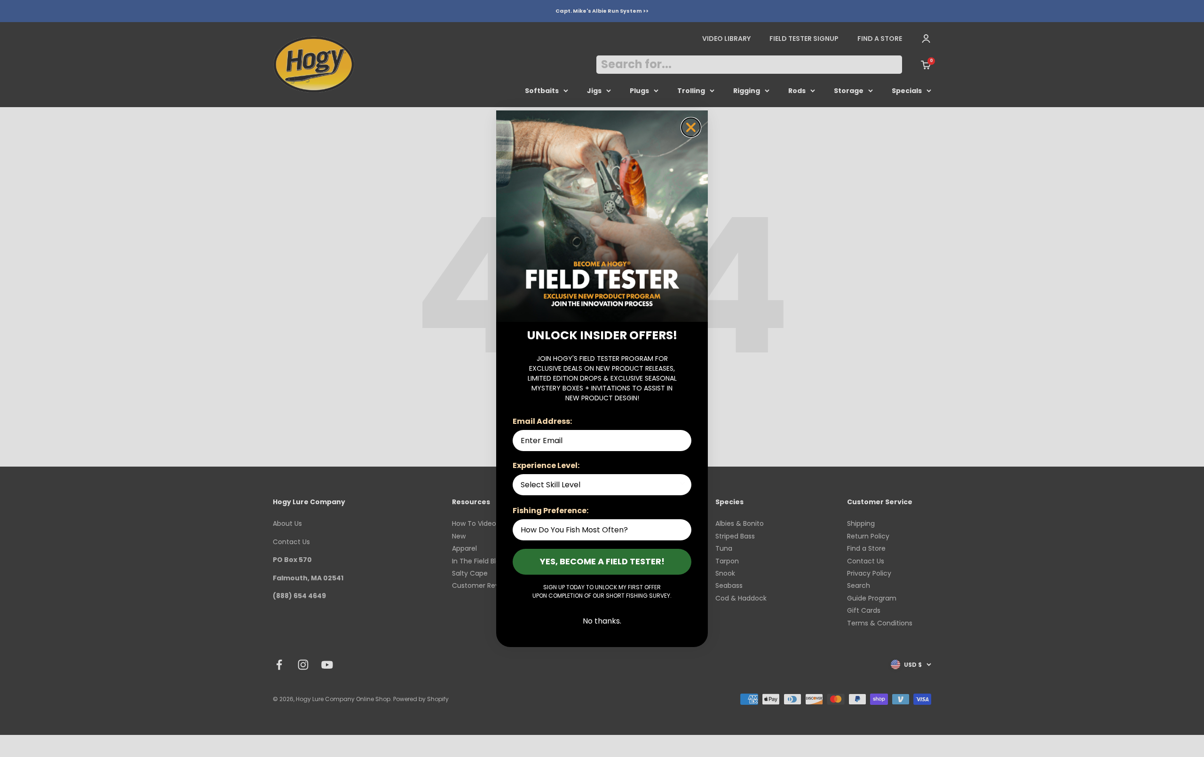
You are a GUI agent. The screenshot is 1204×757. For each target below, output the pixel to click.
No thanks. (602, 621)
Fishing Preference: (550, 510)
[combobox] (599, 485)
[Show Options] (682, 485)
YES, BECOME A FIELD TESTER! (602, 561)
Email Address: (542, 421)
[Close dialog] (690, 127)
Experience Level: (546, 465)
